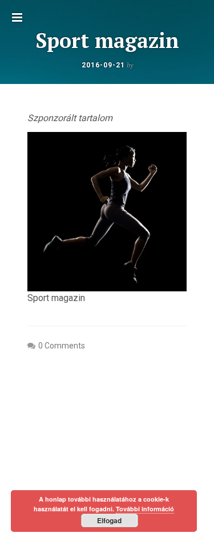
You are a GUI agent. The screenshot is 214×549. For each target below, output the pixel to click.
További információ (145, 508)
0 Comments (61, 345)
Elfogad (109, 520)
